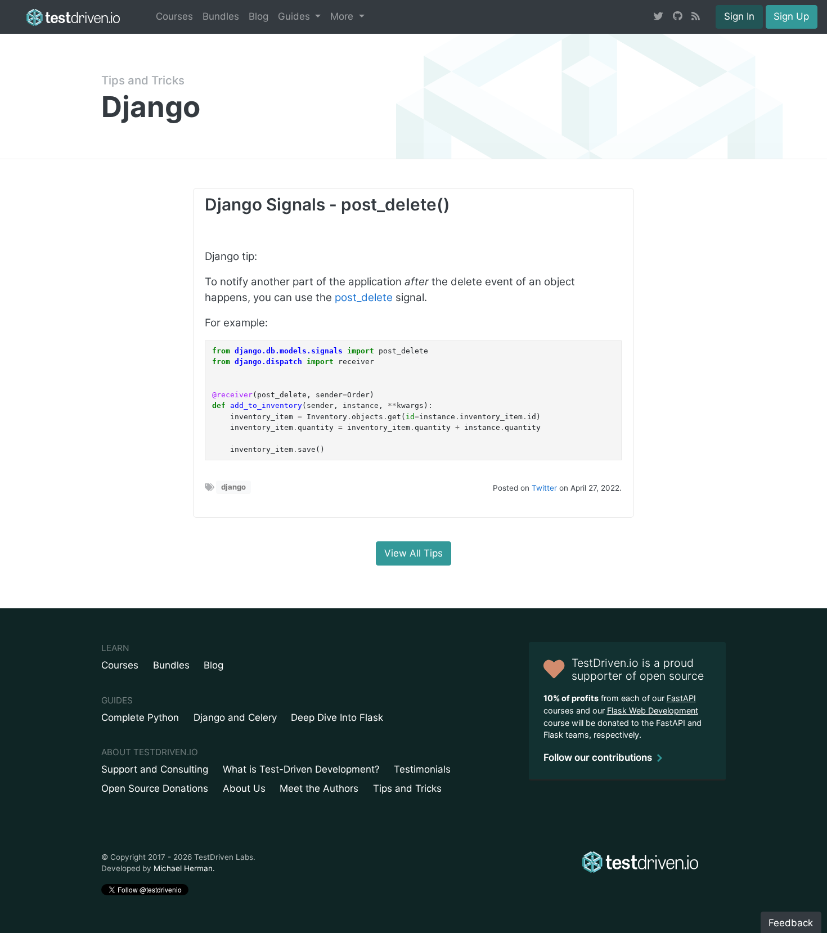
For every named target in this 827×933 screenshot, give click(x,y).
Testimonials (422, 769)
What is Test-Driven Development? (301, 769)
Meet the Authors (319, 788)
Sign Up (791, 16)
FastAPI (681, 698)
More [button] (343, 16)
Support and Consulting (154, 769)
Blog (258, 16)
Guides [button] (295, 16)
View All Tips (413, 553)
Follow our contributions (597, 757)
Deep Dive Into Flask (337, 717)
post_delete (364, 297)
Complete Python (140, 717)
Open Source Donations (154, 788)
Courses (174, 16)
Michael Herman (183, 868)
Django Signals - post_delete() (327, 204)
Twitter (544, 487)
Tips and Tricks (143, 80)
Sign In (739, 16)
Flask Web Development (652, 710)
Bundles (221, 16)
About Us (244, 788)
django (233, 486)
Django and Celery (235, 717)
